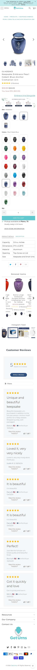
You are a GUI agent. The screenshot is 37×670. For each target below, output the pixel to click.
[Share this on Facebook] (16, 264)
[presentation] (10, 315)
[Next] (33, 39)
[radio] (6, 116)
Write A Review (18, 375)
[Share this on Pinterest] (21, 264)
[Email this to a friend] (26, 264)
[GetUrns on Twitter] (7, 647)
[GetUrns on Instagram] (21, 647)
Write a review (19, 310)
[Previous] (4, 39)
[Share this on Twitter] (10, 264)
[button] (4, 332)
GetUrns (14, 665)
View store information (14, 229)
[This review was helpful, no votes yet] (24, 433)
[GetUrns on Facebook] (11, 647)
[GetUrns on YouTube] (14, 647)
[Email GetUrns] (29, 647)
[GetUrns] (18, 8)
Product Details (8, 236)
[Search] (30, 8)
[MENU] (1, 8)
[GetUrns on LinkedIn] (25, 647)
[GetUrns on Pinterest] (18, 647)
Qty (3, 208)
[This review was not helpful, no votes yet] (28, 433)
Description (20, 236)
